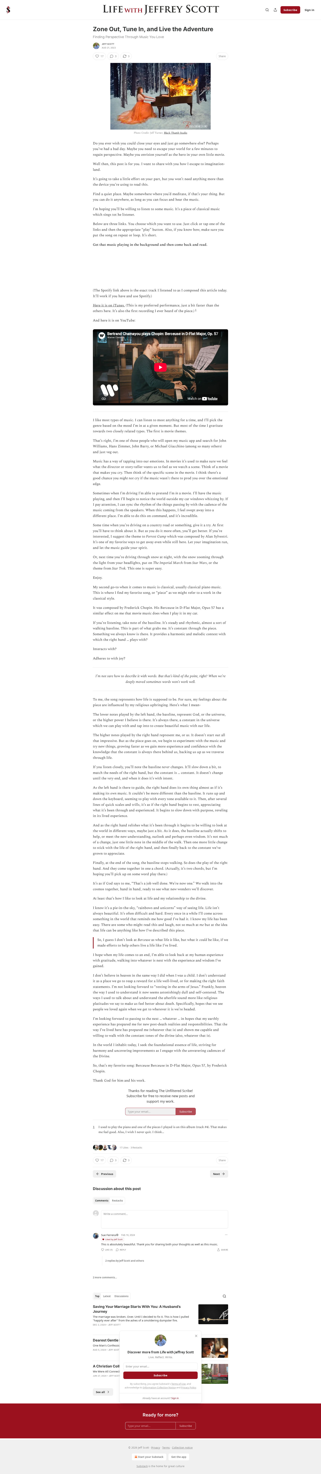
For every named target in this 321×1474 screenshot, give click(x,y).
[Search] (267, 10)
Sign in (309, 10)
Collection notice (182, 1447)
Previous (107, 1174)
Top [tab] (97, 1296)
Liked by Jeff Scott (114, 1239)
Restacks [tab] (117, 1200)
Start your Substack (150, 1457)
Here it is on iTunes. (109, 305)
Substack (142, 1466)
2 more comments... (105, 1277)
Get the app (178, 1457)
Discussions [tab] (121, 1296)
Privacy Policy (188, 1387)
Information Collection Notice (159, 1387)
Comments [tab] (101, 1200)
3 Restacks (136, 1147)
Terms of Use (178, 1383)
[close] (196, 1336)
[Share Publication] (275, 10)
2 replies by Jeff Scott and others (124, 1260)
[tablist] (109, 1200)
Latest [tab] (107, 1296)
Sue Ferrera (108, 1235)
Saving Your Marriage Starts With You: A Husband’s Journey (137, 1309)
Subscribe (290, 10)
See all (100, 1392)
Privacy (155, 1447)
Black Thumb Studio (175, 133)
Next (216, 1174)
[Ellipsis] (226, 1235)
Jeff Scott (108, 44)
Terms (166, 1447)
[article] (160, 1318)
